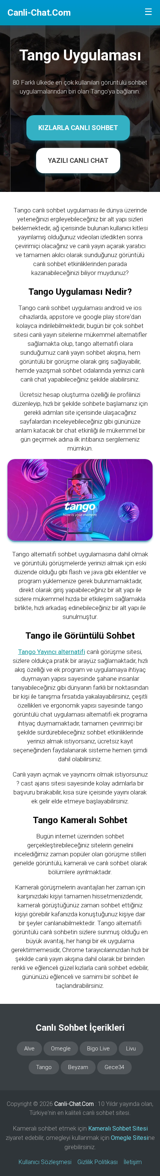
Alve (29, 1048)
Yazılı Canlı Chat (78, 160)
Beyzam (78, 1067)
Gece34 (114, 1067)
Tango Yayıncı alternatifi (51, 651)
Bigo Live (98, 1048)
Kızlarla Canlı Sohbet (78, 128)
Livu (131, 1048)
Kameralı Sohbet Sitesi (118, 1128)
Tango (44, 1067)
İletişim (133, 1162)
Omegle (61, 1048)
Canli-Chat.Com (39, 12)
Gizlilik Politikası (97, 1162)
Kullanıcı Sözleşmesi (45, 1162)
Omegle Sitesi (129, 1137)
